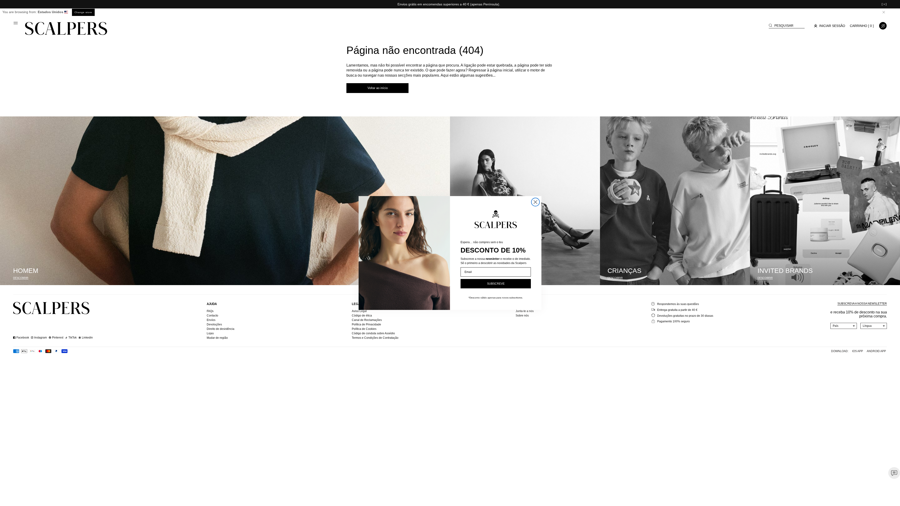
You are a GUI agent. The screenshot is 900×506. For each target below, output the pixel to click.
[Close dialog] (535, 202)
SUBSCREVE (496, 283)
